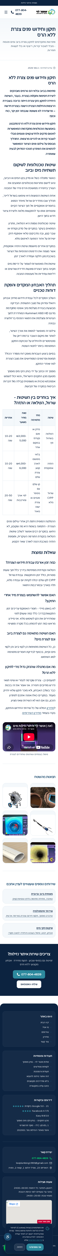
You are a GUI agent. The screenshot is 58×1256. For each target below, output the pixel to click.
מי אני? (45, 1027)
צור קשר (45, 1041)
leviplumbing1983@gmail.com (32, 1163)
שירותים (45, 1032)
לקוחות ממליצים (41, 1066)
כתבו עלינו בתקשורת (39, 1086)
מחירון (50, 708)
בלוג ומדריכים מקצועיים (38, 1081)
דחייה (19, 1247)
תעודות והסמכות (41, 1071)
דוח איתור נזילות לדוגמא (38, 1076)
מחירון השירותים (31, 713)
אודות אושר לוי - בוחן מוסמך (36, 1062)
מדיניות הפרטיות (35, 1240)
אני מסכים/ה (35, 1247)
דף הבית (45, 1022)
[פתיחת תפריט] (6, 12)
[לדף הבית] (45, 12)
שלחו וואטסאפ (29, 984)
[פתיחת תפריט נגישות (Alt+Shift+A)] (8, 1237)
